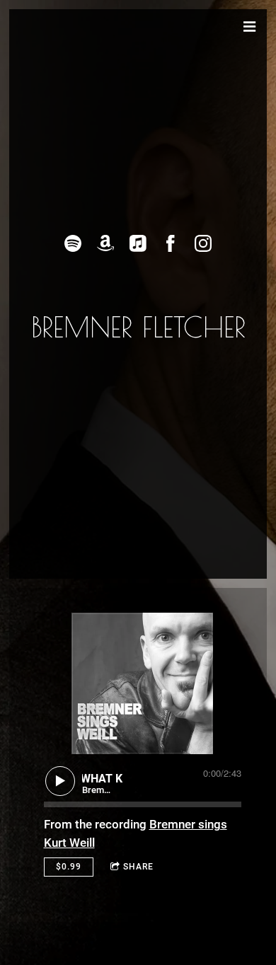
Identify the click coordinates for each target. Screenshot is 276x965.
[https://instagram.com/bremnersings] (203, 243)
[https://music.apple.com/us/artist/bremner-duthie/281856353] (138, 243)
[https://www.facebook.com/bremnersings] (170, 243)
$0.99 (68, 867)
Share (138, 867)
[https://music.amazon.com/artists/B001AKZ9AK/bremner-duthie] (105, 243)
